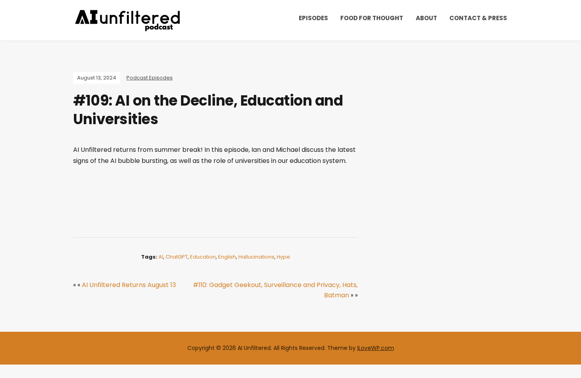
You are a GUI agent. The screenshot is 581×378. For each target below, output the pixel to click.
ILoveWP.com (375, 348)
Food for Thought (371, 18)
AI (160, 257)
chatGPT (177, 257)
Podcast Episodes (149, 77)
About (426, 18)
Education (203, 257)
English (227, 257)
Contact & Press (478, 18)
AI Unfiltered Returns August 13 (129, 284)
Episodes (313, 18)
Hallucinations (256, 257)
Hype (283, 257)
